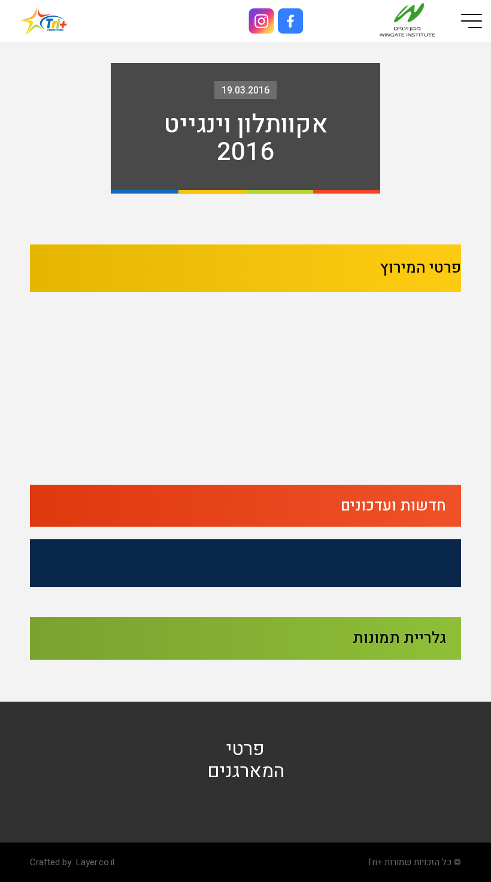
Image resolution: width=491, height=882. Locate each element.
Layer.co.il (94, 862)
